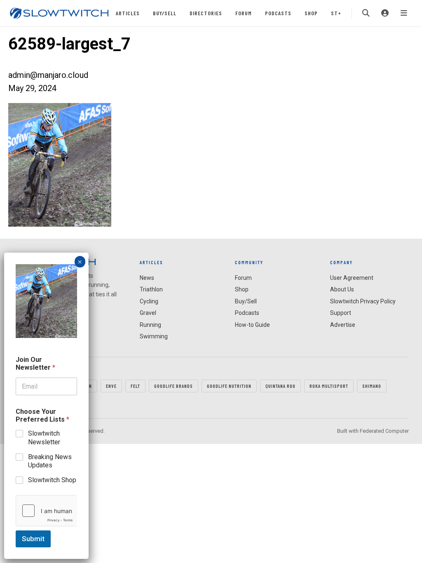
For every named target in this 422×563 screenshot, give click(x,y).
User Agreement (351, 277)
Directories (206, 12)
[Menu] (404, 13)
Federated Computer (384, 431)
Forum (243, 12)
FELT (135, 386)
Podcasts (278, 12)
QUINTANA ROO (280, 386)
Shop (311, 12)
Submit (33, 539)
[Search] (366, 13)
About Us (342, 289)
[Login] (385, 13)
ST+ (336, 12)
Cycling (149, 301)
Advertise (342, 324)
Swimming (154, 336)
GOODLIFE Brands (173, 386)
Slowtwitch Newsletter (44, 437)
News (147, 277)
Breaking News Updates (50, 461)
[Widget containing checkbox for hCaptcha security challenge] (46, 510)
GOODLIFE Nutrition (229, 386)
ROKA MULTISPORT (328, 386)
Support (340, 313)
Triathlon (151, 289)
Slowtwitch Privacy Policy (363, 301)
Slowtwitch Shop (52, 480)
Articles (128, 12)
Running (150, 324)
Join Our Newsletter (35, 363)
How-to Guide (252, 324)
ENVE (111, 386)
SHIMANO (371, 386)
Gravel (148, 313)
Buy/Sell (164, 12)
